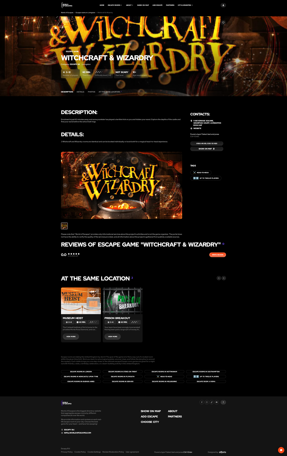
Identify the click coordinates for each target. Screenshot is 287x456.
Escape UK (75, 64)
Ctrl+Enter (194, 136)
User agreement (132, 452)
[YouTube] (216, 402)
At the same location (110, 92)
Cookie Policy (80, 452)
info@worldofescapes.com (77, 433)
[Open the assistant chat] (281, 450)
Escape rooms (114, 5)
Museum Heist (73, 318)
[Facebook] (202, 402)
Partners (170, 5)
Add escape (157, 5)
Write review (217, 255)
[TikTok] (211, 402)
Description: (67, 92)
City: (184, 5)
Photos (91, 92)
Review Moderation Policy (113, 452)
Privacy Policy (67, 452)
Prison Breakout (117, 318)
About (128, 5)
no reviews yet (73, 256)
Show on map (143, 5)
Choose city (150, 422)
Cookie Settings (94, 452)
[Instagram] (206, 402)
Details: (80, 92)
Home (102, 5)
